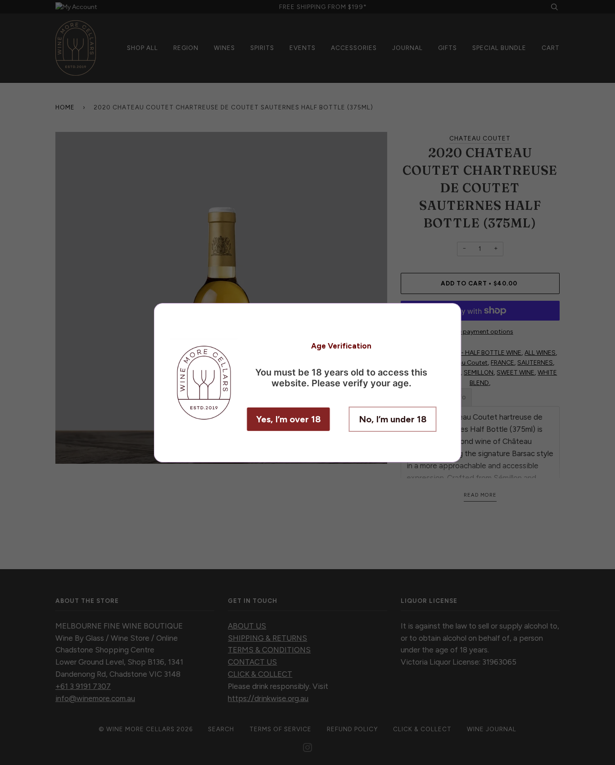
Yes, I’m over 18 (288, 419)
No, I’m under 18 (393, 419)
